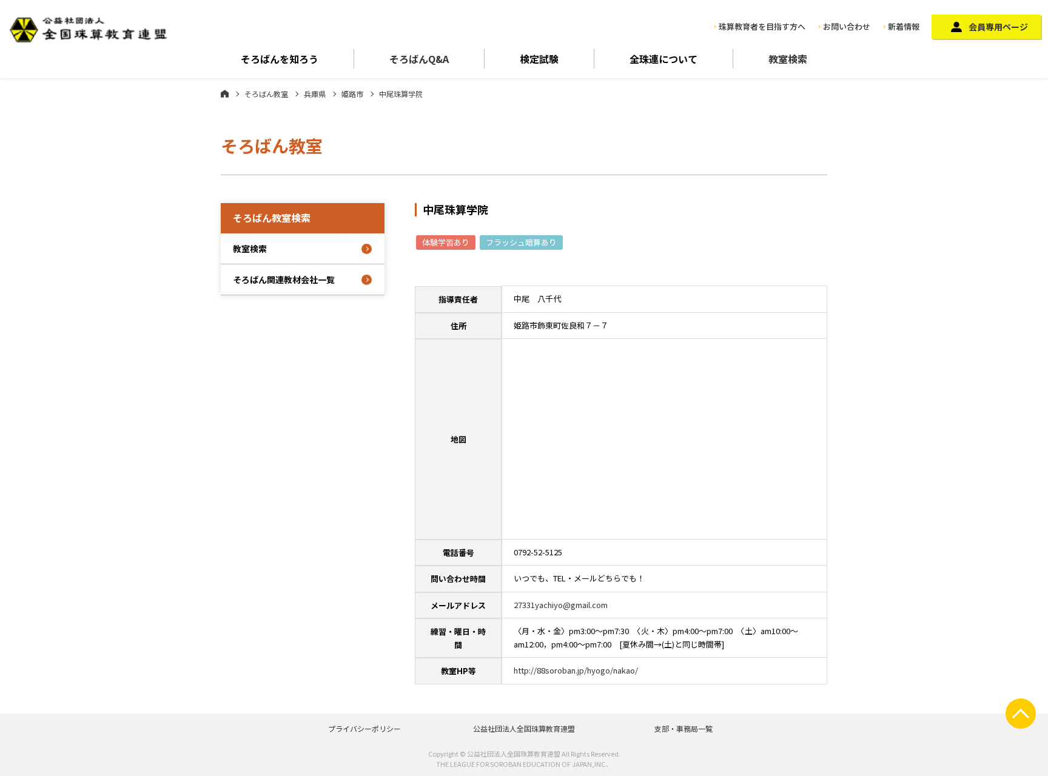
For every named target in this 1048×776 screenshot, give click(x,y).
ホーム (225, 93)
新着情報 (903, 26)
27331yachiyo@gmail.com (561, 604)
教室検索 (787, 59)
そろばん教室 (266, 94)
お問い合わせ (846, 26)
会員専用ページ (998, 27)
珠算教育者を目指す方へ (762, 26)
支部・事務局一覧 (683, 728)
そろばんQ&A (419, 59)
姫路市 (352, 94)
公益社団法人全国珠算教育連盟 (524, 728)
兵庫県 (315, 94)
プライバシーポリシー (364, 728)
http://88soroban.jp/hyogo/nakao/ (576, 670)
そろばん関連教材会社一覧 (284, 279)
